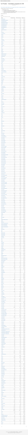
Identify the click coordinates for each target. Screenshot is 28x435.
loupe (2, 289)
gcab (2, 116)
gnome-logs (2, 166)
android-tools (2, 40)
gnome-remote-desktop (4, 183)
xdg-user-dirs (2, 417)
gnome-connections (3, 147)
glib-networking (3, 130)
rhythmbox (2, 375)
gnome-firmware (3, 158)
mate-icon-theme (3, 302)
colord (2, 75)
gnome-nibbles (3, 176)
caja (1, 57)
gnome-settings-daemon (4, 188)
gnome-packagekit (3, 178)
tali (1, 397)
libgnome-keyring (3, 260)
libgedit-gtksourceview (3, 255)
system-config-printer (3, 396)
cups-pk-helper (3, 76)
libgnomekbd (2, 261)
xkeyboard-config (3, 420)
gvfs (1, 238)
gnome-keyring (3, 164)
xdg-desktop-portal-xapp (4, 416)
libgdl (2, 254)
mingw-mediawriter (3, 343)
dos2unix (2, 88)
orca (1, 355)
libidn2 (2, 268)
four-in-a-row (2, 106)
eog (1, 92)
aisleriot (2, 34)
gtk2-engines (2, 229)
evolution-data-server (3, 99)
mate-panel (2, 307)
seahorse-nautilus (3, 380)
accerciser (2, 32)
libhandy (2, 267)
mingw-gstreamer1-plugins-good (5, 333)
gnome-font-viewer (3, 160)
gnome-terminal (3, 200)
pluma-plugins (3, 362)
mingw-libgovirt (3, 339)
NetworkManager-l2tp (3, 21)
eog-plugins (2, 93)
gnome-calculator (3, 140)
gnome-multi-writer (3, 172)
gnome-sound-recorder (4, 194)
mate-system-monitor (3, 315)
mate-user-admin (3, 319)
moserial (2, 345)
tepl (1, 399)
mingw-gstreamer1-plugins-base (5, 332)
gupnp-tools (2, 237)
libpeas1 (2, 277)
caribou (2, 64)
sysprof (2, 393)
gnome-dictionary (3, 153)
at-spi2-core (2, 45)
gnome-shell (2, 189)
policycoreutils (3, 366)
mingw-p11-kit (3, 344)
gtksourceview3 (3, 232)
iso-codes (2, 244)
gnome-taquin (3, 199)
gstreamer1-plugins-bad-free (4, 223)
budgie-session (3, 56)
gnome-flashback (3, 159)
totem (2, 402)
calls (1, 63)
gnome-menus (3, 170)
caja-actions (2, 58)
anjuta (2, 41)
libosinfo (2, 273)
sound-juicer (2, 386)
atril (1, 47)
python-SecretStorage (3, 369)
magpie (2, 291)
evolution (2, 98)
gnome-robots (3, 184)
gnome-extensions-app (4, 157)
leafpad (2, 247)
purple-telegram (3, 368)
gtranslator (2, 236)
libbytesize (2, 250)
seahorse (2, 379)
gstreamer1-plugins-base (4, 224)
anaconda (2, 39)
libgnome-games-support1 (4, 259)
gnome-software (3, 193)
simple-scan (2, 384)
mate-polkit (2, 308)
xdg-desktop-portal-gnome (4, 415)
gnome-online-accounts (4, 177)
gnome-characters (3, 142)
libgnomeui (2, 262)
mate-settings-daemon (4, 314)
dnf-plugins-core (3, 86)
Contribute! (20, 431)
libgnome (2, 256)
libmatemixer (2, 271)
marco (2, 295)
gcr (1, 118)
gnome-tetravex (3, 201)
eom (1, 94)
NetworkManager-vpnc (4, 27)
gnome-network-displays (4, 175)
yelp (1, 421)
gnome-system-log (3, 196)
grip (1, 218)
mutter (2, 351)
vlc (1, 410)
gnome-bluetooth (3, 135)
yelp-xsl (2, 422)
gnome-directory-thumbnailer (4, 154)
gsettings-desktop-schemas (4, 219)
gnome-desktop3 (3, 152)
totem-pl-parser (3, 403)
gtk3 (1, 230)
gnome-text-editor (3, 202)
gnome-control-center (3, 151)
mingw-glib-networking (4, 326)
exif (1, 100)
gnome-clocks (3, 145)
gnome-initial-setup (3, 163)
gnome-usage (3, 208)
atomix (2, 46)
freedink (2, 111)
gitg (1, 128)
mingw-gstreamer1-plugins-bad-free (5, 331)
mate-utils (2, 321)
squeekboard (2, 387)
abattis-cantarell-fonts (3, 29)
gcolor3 (2, 117)
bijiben (2, 50)
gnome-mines (3, 171)
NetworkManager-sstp (3, 26)
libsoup (2, 284)
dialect (2, 82)
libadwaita (2, 248)
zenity (2, 423)
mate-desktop (3, 301)
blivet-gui (2, 51)
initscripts (2, 243)
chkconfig (2, 68)
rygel (2, 378)
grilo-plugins (2, 217)
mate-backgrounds (3, 297)
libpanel (2, 274)
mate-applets (2, 296)
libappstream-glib (3, 249)
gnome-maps (2, 169)
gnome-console (3, 148)
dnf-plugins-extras (3, 87)
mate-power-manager (3, 309)
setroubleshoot (3, 381)
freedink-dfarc (3, 112)
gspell (2, 220)
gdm (1, 122)
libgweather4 (2, 266)
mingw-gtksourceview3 (4, 337)
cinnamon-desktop (3, 70)
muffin (2, 350)
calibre (2, 62)
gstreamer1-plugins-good (4, 225)
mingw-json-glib (3, 338)
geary (2, 123)
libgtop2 (2, 265)
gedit (2, 124)
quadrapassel (3, 373)
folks (1, 105)
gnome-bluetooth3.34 (3, 136)
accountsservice (3, 33)
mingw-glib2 (2, 327)
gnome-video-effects (3, 211)
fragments (2, 110)
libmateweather (3, 272)
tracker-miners (3, 405)
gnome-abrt (2, 134)
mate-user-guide (3, 320)
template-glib (2, 398)
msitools (2, 349)
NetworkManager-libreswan (4, 22)
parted (2, 357)
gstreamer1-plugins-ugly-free (4, 226)
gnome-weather (3, 212)
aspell (2, 44)
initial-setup (2, 242)
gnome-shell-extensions (4, 190)
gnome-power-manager (4, 182)
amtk (2, 38)
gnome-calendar (3, 141)
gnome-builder (3, 139)
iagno (2, 241)
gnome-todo (2, 205)
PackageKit (2, 28)
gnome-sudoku (3, 195)
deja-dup (2, 80)
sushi (2, 391)
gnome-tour (2, 206)
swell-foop (2, 392)
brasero (2, 52)
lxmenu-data (2, 290)
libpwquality (2, 278)
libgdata (2, 253)
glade (2, 129)
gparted (2, 214)
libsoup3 (2, 285)
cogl (1, 74)
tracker (2, 404)
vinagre (2, 408)
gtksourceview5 (3, 235)
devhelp (2, 81)
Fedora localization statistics (5, 0)
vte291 (2, 411)
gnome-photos (3, 181)
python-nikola (2, 372)
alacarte (2, 35)
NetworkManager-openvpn (4, 23)
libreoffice (2, 279)
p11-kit (2, 356)
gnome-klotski (3, 165)
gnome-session (3, 187)
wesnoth (2, 414)
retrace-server (3, 374)
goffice (2, 213)
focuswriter (2, 104)
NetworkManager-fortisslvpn (4, 20)
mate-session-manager (4, 313)
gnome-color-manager (4, 146)
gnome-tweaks (3, 207)
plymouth (2, 363)
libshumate (2, 283)
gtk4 (1, 231)
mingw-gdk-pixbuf (3, 325)
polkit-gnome (2, 367)
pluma (2, 361)
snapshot (2, 385)
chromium (2, 69)
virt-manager (2, 409)
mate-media (2, 303)
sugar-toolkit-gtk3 (3, 390)
